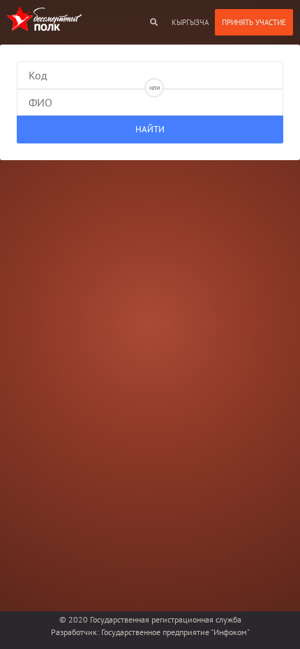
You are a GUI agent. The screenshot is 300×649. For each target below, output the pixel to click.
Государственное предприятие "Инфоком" (175, 632)
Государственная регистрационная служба (165, 619)
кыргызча (190, 22)
